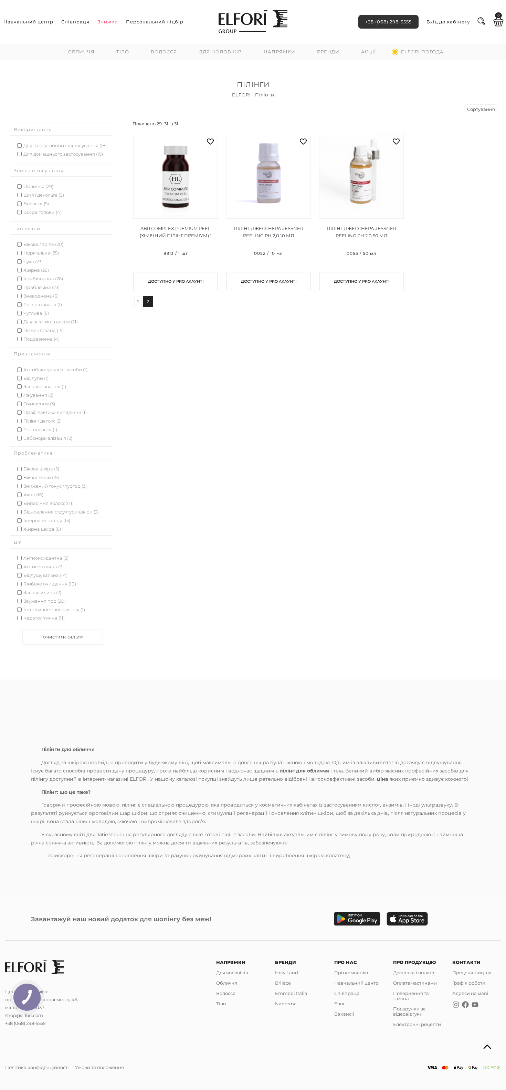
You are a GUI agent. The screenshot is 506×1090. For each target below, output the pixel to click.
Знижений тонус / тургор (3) (55, 486)
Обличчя (81, 51)
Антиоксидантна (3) (45, 558)
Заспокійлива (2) (42, 592)
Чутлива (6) (36, 313)
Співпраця (75, 21)
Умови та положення (99, 1067)
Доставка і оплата (413, 972)
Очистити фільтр (63, 637)
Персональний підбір (154, 21)
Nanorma (286, 1003)
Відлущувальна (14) (45, 575)
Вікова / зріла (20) (43, 244)
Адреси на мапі (470, 993)
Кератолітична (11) (44, 618)
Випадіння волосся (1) (48, 503)
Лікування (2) (38, 395)
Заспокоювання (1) (44, 386)
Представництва (472, 972)
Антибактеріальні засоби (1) (55, 369)
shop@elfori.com (24, 1015)
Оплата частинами (415, 983)
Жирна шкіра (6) (42, 529)
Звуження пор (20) (44, 601)
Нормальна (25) (41, 253)
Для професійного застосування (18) (65, 145)
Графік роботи (468, 983)
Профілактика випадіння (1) (55, 412)
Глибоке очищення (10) (49, 583)
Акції (368, 51)
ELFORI (241, 94)
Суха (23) (33, 261)
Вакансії (344, 1014)
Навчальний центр (28, 21)
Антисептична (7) (43, 566)
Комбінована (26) (43, 278)
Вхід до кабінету (448, 21)
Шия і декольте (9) (43, 195)
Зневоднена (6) (41, 296)
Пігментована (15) (43, 330)
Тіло (122, 51)
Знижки (107, 21)
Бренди (328, 51)
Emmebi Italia (291, 993)
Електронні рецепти (417, 1024)
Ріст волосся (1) (40, 429)
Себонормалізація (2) (47, 438)
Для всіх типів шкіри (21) (50, 321)
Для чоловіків (220, 51)
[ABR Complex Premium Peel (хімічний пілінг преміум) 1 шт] (175, 212)
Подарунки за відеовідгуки (409, 1011)
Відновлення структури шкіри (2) (61, 512)
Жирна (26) (36, 270)
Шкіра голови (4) (42, 212)
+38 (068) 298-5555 (388, 21)
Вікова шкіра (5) (41, 468)
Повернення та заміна (411, 995)
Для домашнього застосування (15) (63, 154)
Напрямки (279, 51)
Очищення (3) (39, 403)
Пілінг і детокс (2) (42, 421)
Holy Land (286, 972)
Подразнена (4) (41, 339)
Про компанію (351, 972)
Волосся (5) (36, 203)
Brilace (283, 983)
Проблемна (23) (41, 287)
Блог (339, 1003)
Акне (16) (33, 494)
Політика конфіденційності (37, 1067)
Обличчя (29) (38, 186)
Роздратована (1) (42, 304)
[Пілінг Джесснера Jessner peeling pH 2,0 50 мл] (361, 212)
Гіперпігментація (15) (46, 520)
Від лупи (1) (36, 378)
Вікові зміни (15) (41, 477)
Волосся (164, 51)
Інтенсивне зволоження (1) (54, 609)
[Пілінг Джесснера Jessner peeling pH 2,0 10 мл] (268, 212)
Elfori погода (422, 51)
